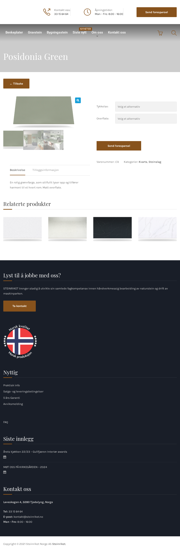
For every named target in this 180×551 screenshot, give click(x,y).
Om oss (97, 32)
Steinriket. (59, 544)
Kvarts (143, 161)
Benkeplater (14, 32)
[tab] (21, 170)
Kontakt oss (117, 32)
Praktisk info (11, 385)
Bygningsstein (57, 32)
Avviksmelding (13, 404)
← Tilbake (16, 83)
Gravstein (35, 32)
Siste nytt (81, 31)
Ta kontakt (20, 306)
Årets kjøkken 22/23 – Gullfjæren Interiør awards (35, 451)
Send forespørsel (156, 12)
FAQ (5, 422)
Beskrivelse (17, 170)
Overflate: (103, 118)
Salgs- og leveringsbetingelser (23, 391)
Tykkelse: (102, 106)
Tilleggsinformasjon (45, 170)
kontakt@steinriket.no (28, 516)
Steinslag (155, 161)
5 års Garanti (11, 397)
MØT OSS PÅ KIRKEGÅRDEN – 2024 (25, 467)
